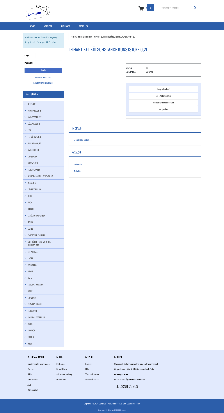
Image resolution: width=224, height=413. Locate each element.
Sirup (30, 291)
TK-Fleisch (32, 310)
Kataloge (48, 26)
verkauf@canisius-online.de (132, 379)
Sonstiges (32, 297)
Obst (30, 343)
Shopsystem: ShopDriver (104, 410)
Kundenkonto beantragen (38, 364)
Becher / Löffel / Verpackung (40, 176)
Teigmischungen (34, 304)
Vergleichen (163, 109)
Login (27, 55)
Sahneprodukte (34, 117)
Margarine (32, 264)
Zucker (31, 337)
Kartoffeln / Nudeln (36, 235)
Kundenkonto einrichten (43, 83)
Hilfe (29, 374)
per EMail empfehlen (163, 95)
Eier (29, 130)
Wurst (30, 323)
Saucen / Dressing (35, 284)
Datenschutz (33, 390)
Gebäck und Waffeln (36, 215)
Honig (30, 222)
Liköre (30, 258)
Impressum (32, 379)
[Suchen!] (195, 7)
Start (32, 26)
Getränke (32, 104)
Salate (31, 278)
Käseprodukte (34, 123)
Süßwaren (33, 163)
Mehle (30, 271)
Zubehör (77, 171)
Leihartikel (78, 164)
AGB (29, 384)
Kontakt (30, 369)
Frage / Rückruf (163, 89)
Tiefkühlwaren (34, 136)
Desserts (32, 182)
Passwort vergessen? (43, 77)
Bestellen (83, 26)
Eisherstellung (34, 189)
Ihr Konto (65, 26)
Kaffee (30, 228)
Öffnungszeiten (121, 374)
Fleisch (31, 209)
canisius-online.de (84, 140)
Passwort (28, 63)
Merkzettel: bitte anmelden (163, 102)
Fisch (30, 202)
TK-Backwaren (34, 169)
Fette (30, 195)
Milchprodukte (34, 110)
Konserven (32, 156)
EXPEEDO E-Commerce (120, 410)
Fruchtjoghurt (34, 143)
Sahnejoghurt (34, 149)
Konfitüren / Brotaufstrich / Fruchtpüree (40, 243)
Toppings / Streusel (36, 317)
